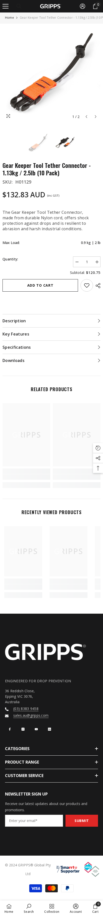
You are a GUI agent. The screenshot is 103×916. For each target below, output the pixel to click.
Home (9, 17)
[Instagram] (23, 729)
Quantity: (10, 259)
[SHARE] (96, 286)
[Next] (95, 116)
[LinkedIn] (49, 729)
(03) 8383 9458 (25, 708)
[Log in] (82, 6)
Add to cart (40, 285)
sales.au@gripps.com (30, 715)
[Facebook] (9, 729)
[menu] (5, 6)
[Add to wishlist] (86, 285)
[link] (26, 477)
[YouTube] (36, 729)
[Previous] (86, 116)
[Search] (19, 6)
